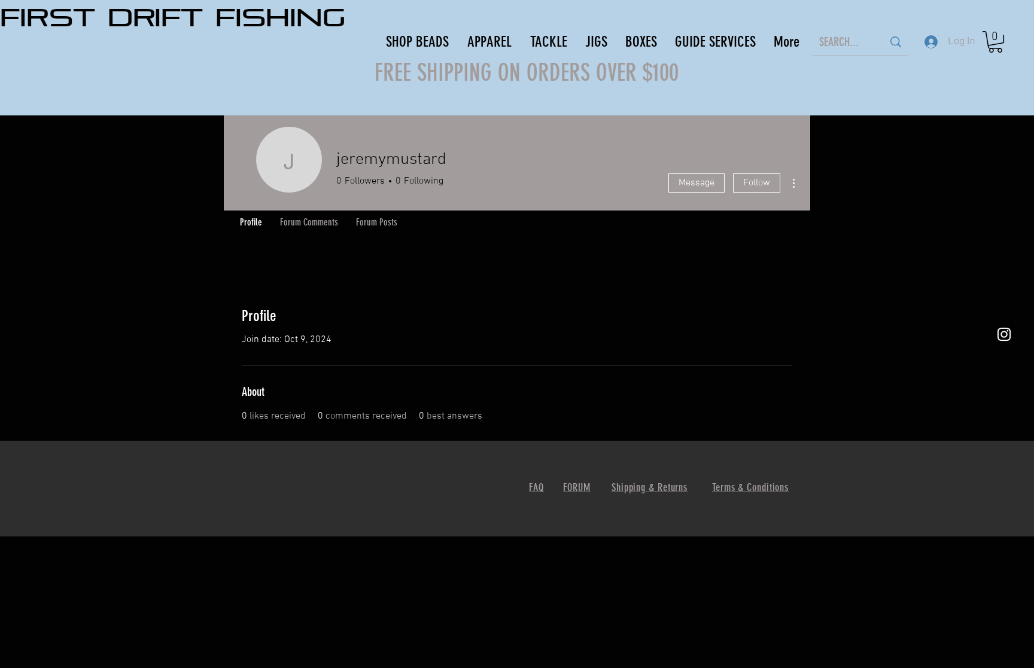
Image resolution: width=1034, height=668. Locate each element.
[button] (995, 42)
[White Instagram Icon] (1004, 334)
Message (696, 183)
